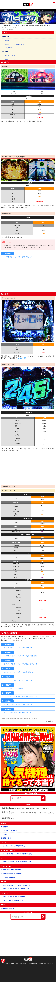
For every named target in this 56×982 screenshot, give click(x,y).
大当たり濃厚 (22, 358)
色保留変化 (7, 40)
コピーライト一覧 (33, 963)
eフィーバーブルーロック (21, 10)
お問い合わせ (6, 963)
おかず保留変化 (9, 47)
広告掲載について (48, 963)
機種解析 (6, 10)
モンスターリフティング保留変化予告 (14, 44)
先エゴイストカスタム (10, 55)
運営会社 (25, 963)
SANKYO (12, 10)
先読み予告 (5, 51)
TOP (1, 10)
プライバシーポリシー (16, 963)
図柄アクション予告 (10, 59)
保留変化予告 (5, 36)
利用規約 (41, 963)
